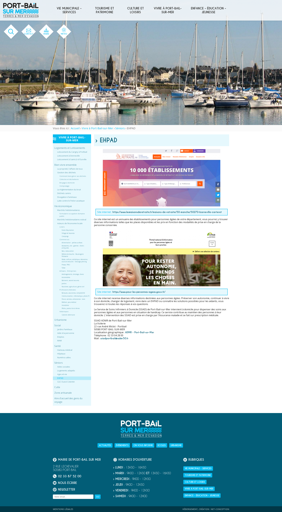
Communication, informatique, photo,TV (75, 296)
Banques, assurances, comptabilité (73, 293)
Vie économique (63, 206)
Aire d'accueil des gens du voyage (68, 400)
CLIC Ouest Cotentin (66, 381)
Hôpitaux (61, 353)
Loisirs (61, 227)
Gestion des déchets (66, 172)
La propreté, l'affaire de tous (70, 168)
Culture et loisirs (135, 10)
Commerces (64, 239)
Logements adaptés (66, 370)
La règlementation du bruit (69, 189)
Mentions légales (63, 509)
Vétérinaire (63, 311)
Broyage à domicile (67, 183)
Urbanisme (60, 319)
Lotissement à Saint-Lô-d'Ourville (72, 159)
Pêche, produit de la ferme (71, 308)
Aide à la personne (65, 333)
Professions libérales (67, 290)
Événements (122, 445)
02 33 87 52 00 (69, 476)
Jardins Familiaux (64, 329)
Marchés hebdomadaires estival (71, 219)
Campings (65, 236)
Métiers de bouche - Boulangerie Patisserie (73, 255)
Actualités (105, 445)
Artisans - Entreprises (67, 271)
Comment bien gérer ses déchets (72, 176)
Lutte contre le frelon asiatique (71, 200)
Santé (57, 346)
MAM (59, 340)
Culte (57, 387)
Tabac (63, 268)
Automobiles (66, 277)
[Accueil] (20, 10)
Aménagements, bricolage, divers (73, 274)
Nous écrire (67, 483)
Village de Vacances (68, 233)
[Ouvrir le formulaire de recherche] (11, 31)
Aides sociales (63, 366)
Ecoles (162, 445)
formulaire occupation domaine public (72, 214)
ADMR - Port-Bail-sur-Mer (139, 332)
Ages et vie (62, 374)
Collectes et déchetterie (69, 179)
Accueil (75, 128)
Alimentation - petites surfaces (72, 243)
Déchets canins (64, 193)
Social (57, 325)
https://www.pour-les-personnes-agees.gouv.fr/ (139, 291)
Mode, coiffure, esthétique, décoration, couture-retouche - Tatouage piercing (75, 260)
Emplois (60, 337)
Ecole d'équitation (68, 230)
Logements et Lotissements (69, 148)
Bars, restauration (68, 251)
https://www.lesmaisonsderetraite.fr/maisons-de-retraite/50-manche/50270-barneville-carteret (167, 212)
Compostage (64, 186)
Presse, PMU (66, 265)
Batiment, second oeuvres (70, 280)
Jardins (64, 283)
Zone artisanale (63, 392)
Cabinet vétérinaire (68, 315)
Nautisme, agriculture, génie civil (73, 287)
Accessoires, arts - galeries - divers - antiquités (73, 247)
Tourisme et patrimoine (104, 10)
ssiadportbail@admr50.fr (114, 338)
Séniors (120, 128)
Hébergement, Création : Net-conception (205, 509)
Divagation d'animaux (67, 197)
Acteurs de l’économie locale (70, 223)
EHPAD (60, 378)
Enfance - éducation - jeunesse (208, 10)
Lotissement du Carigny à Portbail (72, 152)
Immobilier (65, 305)
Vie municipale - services (69, 10)
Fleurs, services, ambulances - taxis (73, 299)
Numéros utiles (64, 357)
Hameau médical (64, 350)
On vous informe (143, 445)
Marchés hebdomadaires (68, 210)
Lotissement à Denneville (68, 155)
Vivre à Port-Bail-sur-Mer (168, 10)
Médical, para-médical (69, 302)
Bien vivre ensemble (65, 164)
